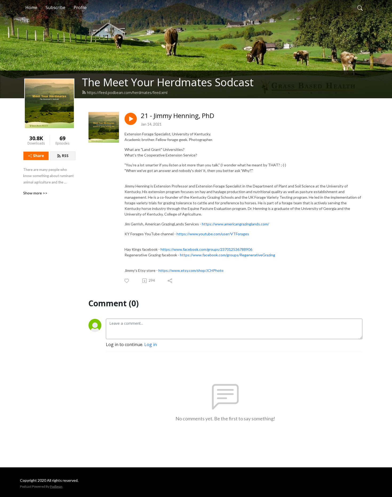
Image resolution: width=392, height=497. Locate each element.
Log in (150, 344)
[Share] (170, 280)
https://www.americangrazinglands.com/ (235, 224)
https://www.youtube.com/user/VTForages (213, 234)
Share (38, 155)
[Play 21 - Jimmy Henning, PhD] (131, 119)
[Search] (360, 7)
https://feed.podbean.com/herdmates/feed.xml (127, 92)
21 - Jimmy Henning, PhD (177, 116)
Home (31, 7)
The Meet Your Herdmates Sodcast (168, 82)
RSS (65, 155)
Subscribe (55, 7)
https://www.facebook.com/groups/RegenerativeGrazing (227, 255)
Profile (80, 7)
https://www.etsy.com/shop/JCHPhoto (190, 270)
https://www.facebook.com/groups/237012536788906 (206, 249)
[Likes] (127, 281)
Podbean (56, 486)
